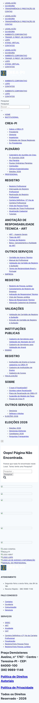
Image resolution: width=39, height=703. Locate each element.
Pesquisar (5, 101)
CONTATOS (10, 46)
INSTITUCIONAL (12, 117)
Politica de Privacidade (17, 687)
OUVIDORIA (10, 6)
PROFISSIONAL (11, 174)
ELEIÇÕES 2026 (11, 416)
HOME (7, 114)
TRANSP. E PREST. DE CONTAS (18, 37)
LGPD (7, 40)
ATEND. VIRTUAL (12, 43)
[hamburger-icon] (1, 110)
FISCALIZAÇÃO (11, 376)
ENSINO (8, 350)
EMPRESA (9, 274)
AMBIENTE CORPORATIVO (16, 34)
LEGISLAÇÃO (10, 3)
